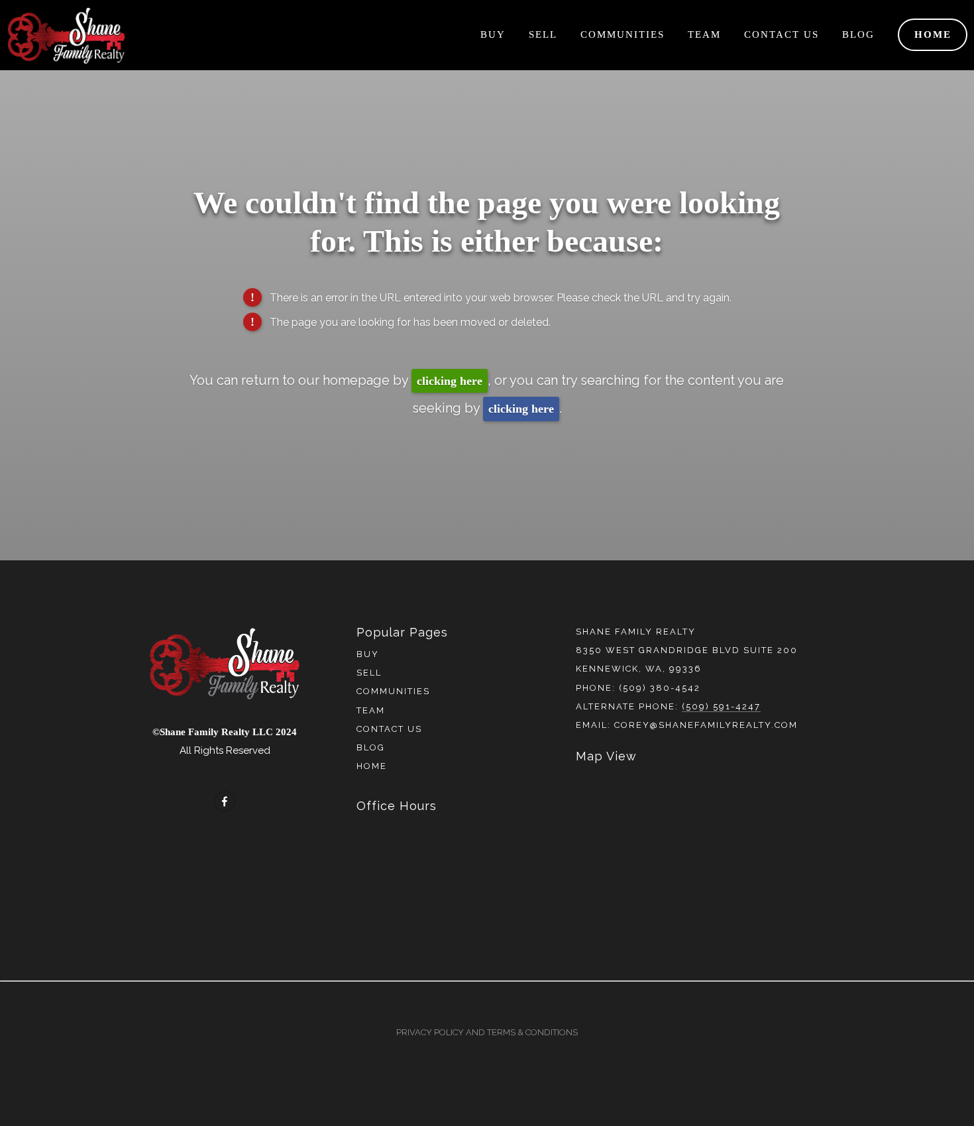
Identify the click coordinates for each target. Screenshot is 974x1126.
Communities (622, 34)
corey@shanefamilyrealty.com (706, 725)
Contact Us (781, 34)
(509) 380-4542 (659, 688)
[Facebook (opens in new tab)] (224, 801)
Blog (858, 34)
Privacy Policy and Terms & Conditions (487, 1032)
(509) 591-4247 (721, 706)
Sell (543, 34)
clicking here (449, 380)
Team (704, 34)
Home (932, 34)
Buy (493, 34)
